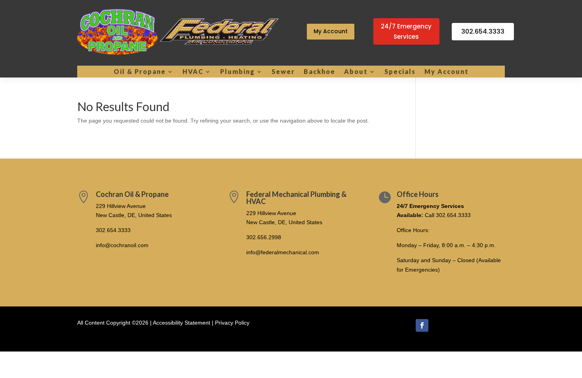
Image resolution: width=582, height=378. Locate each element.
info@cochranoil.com (122, 245)
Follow (444, 324)
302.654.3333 (482, 31)
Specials (400, 72)
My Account (331, 31)
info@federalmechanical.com (282, 252)
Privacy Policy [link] (232, 322)
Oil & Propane (140, 72)
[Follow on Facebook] (422, 325)
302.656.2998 (263, 237)
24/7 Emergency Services (406, 31)
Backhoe (319, 72)
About (356, 72)
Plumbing (237, 72)
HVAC (193, 72)
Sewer (283, 72)
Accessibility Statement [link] (181, 322)
